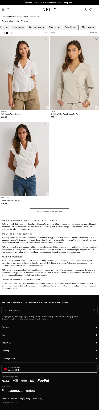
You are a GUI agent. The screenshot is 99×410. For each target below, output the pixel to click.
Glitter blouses (88, 27)
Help (4, 335)
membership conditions (52, 317)
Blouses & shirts (15, 16)
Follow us (5, 327)
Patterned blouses (36, 27)
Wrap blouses (34, 16)
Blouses (25, 16)
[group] (7, 32)
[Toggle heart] (46, 38)
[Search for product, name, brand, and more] (8, 9)
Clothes (5, 16)
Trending (5, 351)
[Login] (85, 9)
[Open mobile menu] (3, 9)
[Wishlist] (90, 9)
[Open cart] (95, 9)
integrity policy (72, 317)
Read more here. (42, 319)
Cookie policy (37, 399)
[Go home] (49, 9)
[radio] (3, 32)
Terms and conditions (9, 399)
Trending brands (8, 358)
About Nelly (6, 343)
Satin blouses (54, 27)
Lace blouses (18, 27)
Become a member (12, 310)
